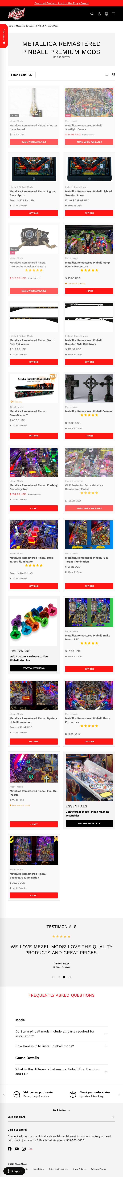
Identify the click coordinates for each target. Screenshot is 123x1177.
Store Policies (79, 1169)
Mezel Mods (20, 1164)
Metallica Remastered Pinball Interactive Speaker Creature (28, 264)
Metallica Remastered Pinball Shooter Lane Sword (33, 127)
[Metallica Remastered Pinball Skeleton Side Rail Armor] (89, 317)
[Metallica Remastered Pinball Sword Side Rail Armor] (34, 317)
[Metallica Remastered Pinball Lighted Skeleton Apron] (89, 168)
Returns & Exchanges (58, 1169)
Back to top (60, 1110)
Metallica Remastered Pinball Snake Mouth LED (87, 637)
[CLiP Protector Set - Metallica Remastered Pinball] (89, 462)
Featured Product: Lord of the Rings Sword (61, 3)
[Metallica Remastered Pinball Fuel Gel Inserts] (34, 768)
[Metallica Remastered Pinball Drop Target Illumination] (34, 534)
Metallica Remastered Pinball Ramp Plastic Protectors (87, 264)
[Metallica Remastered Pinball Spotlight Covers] (89, 102)
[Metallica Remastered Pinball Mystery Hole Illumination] (34, 695)
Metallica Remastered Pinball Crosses (88, 411)
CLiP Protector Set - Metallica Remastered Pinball (84, 487)
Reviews (3, 34)
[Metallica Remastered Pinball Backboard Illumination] (34, 850)
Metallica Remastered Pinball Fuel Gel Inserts (33, 792)
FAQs (25, 1169)
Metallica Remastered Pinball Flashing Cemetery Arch (33, 487)
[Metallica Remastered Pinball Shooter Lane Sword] (34, 102)
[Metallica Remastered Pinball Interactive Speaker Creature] (34, 239)
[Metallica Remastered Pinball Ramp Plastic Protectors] (89, 239)
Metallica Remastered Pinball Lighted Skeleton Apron (88, 193)
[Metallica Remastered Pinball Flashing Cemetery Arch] (34, 462)
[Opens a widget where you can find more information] (14, 1171)
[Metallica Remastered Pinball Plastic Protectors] (89, 695)
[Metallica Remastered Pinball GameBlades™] (34, 388)
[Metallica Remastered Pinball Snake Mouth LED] (89, 612)
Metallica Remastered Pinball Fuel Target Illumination (86, 559)
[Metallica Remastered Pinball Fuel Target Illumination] (89, 534)
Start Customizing (34, 668)
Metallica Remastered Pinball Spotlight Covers (83, 127)
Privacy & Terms (98, 1169)
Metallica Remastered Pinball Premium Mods (37, 26)
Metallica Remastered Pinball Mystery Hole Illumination (33, 720)
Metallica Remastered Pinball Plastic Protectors (88, 720)
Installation (38, 1169)
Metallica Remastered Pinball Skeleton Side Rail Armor (83, 342)
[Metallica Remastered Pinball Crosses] (89, 388)
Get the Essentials (89, 823)
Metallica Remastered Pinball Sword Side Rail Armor (32, 342)
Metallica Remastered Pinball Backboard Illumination (28, 875)
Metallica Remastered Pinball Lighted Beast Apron (33, 193)
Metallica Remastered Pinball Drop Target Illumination (31, 559)
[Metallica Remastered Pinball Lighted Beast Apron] (34, 168)
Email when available (33, 142)
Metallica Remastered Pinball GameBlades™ (28, 413)
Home (10, 26)
